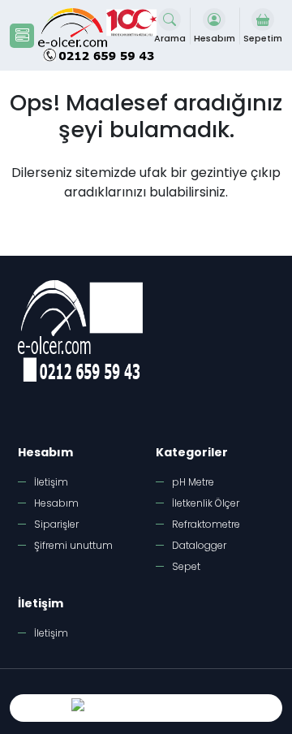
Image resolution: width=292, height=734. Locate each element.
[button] (22, 36)
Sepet (186, 566)
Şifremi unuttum (73, 545)
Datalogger (199, 545)
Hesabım (56, 503)
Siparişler (56, 524)
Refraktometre (206, 524)
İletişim (51, 482)
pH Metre (193, 482)
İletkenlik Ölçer (205, 503)
